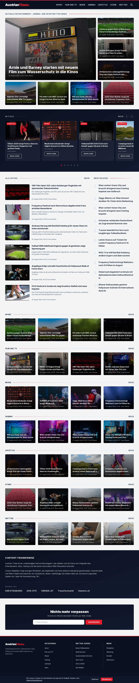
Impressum (110, 660)
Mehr (120, 116)
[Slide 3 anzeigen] (68, 165)
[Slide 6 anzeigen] (77, 165)
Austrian (17, 5)
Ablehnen (95, 679)
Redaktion (110, 648)
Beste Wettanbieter (82, 648)
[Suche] (131, 5)
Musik (82, 5)
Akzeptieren (106, 679)
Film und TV (71, 5)
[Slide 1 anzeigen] (61, 165)
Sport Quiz (79, 660)
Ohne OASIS (80, 664)
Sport (59, 5)
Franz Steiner (29, 75)
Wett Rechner (80, 652)
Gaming (91, 5)
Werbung (110, 652)
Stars (113, 5)
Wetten (123, 5)
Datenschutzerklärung (34, 680)
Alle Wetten (80, 668)
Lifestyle (103, 5)
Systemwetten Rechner (84, 656)
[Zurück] (127, 116)
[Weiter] (132, 116)
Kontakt (109, 656)
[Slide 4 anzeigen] (71, 165)
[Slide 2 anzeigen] (64, 165)
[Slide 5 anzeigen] (74, 165)
